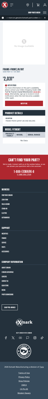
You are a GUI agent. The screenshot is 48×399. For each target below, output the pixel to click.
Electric (4, 213)
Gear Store (5, 285)
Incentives (5, 233)
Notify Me (24, 103)
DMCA (24, 385)
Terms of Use (24, 373)
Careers (4, 276)
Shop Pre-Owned (9, 307)
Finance (4, 238)
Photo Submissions (7, 294)
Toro (42, 367)
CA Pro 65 (24, 389)
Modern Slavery (24, 393)
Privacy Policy (24, 377)
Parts (3, 247)
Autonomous (6, 217)
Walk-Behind (6, 204)
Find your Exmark (7, 195)
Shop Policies (24, 381)
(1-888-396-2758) (24, 174)
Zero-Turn (5, 199)
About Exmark (6, 267)
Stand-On (4, 208)
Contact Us (5, 281)
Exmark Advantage (8, 272)
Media (3, 290)
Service (4, 242)
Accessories (5, 251)
